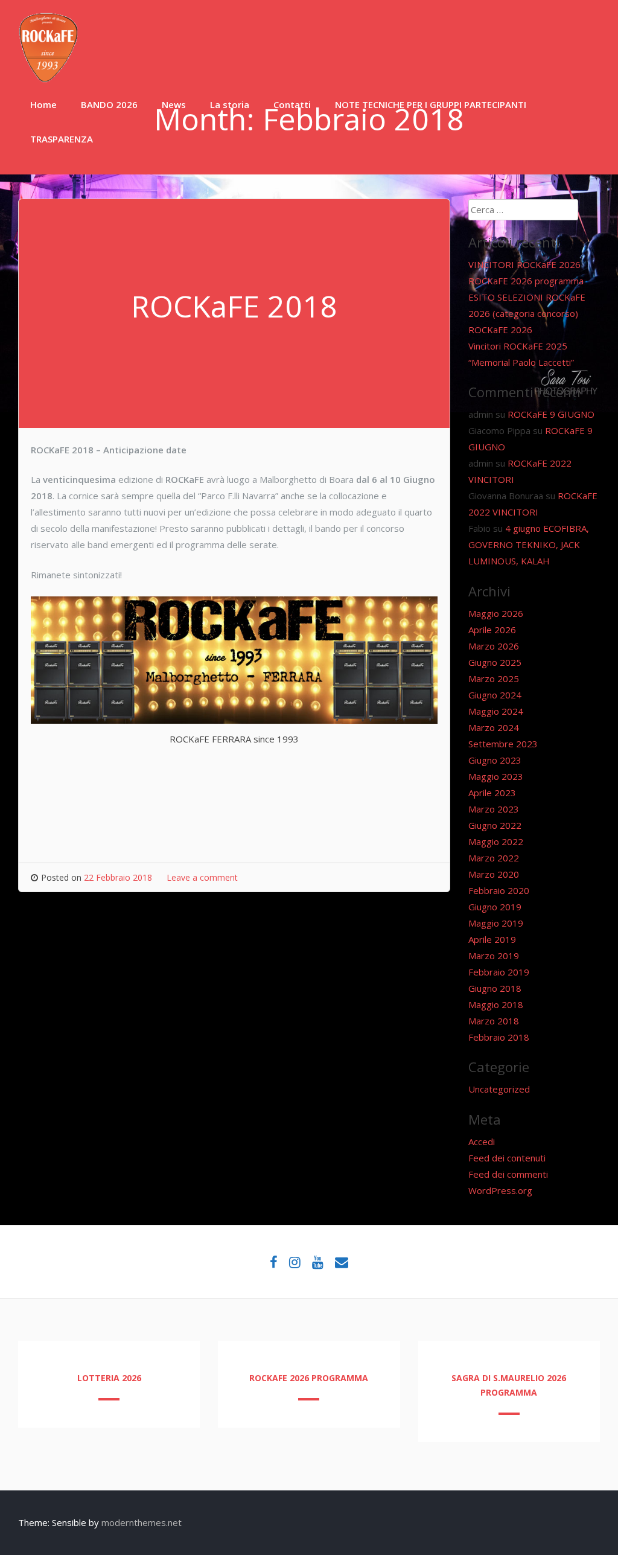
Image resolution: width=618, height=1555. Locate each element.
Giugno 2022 (494, 825)
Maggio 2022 (495, 841)
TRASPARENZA (61, 139)
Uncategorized (499, 1089)
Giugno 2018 (494, 988)
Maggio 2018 (495, 1004)
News (174, 104)
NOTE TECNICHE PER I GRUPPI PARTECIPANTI (430, 104)
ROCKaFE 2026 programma (526, 281)
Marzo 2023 (493, 809)
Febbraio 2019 (498, 972)
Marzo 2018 (493, 1021)
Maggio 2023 (495, 776)
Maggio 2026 (495, 613)
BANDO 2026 (109, 104)
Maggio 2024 (495, 711)
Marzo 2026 (493, 646)
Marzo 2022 (493, 858)
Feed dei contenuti (507, 1158)
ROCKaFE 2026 (500, 330)
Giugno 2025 (494, 662)
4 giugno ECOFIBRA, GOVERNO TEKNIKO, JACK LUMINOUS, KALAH (528, 544)
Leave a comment (202, 877)
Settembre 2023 (503, 744)
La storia (229, 104)
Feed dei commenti (508, 1174)
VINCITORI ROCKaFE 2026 (524, 264)
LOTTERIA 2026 (109, 1378)
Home (43, 104)
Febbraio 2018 (498, 1037)
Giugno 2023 (494, 760)
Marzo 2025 (493, 678)
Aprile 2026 (492, 630)
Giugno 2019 (494, 907)
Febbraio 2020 (498, 890)
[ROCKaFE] (48, 79)
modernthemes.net (141, 1522)
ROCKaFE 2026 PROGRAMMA (308, 1378)
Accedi (481, 1141)
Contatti (292, 104)
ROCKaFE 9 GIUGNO (551, 414)
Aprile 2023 (492, 793)
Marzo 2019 (493, 956)
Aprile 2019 (492, 939)
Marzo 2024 (493, 727)
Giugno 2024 (494, 695)
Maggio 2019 (495, 923)
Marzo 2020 (493, 874)
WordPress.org (500, 1190)
